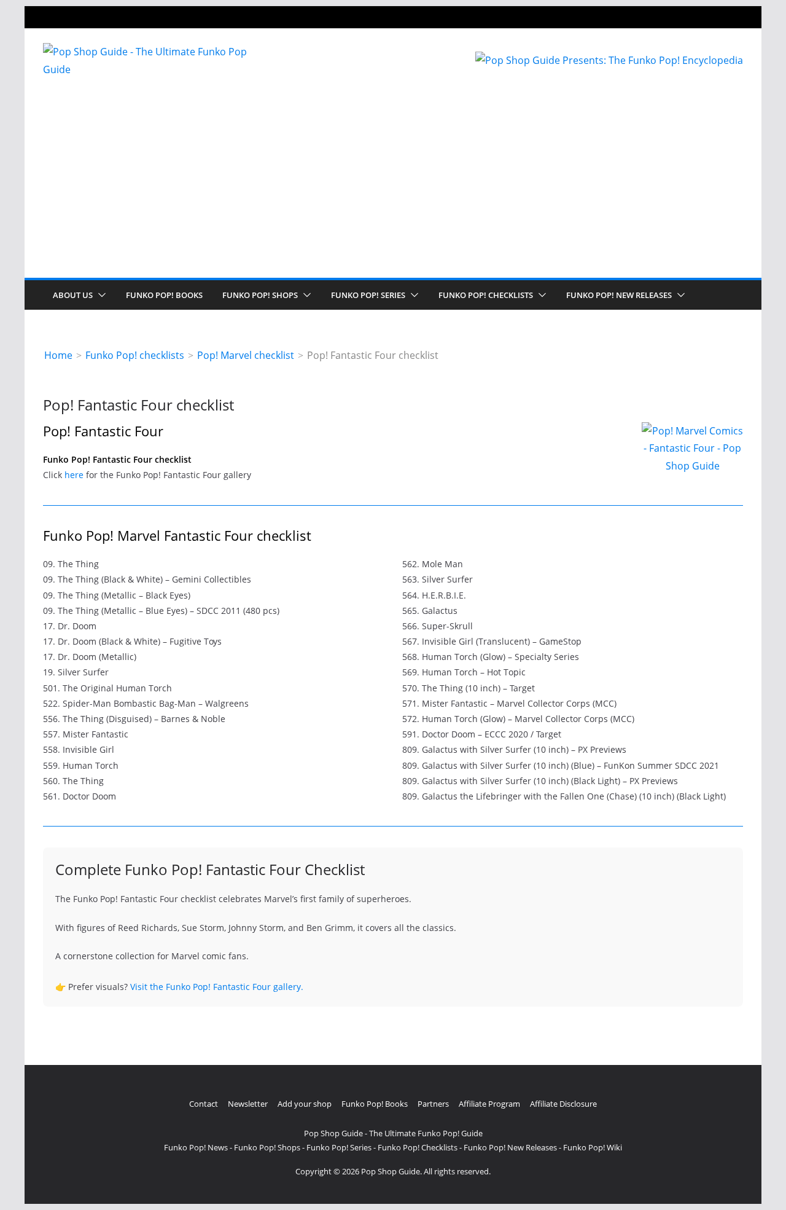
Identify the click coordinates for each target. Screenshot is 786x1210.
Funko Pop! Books (164, 295)
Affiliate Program (489, 1103)
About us (73, 295)
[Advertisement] (393, 186)
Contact (203, 1103)
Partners (433, 1103)
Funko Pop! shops (260, 295)
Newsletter (248, 1103)
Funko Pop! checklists (485, 295)
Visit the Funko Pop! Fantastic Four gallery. (216, 986)
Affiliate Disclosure (563, 1103)
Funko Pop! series (368, 295)
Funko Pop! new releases (619, 295)
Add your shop (305, 1103)
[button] (99, 295)
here (74, 475)
